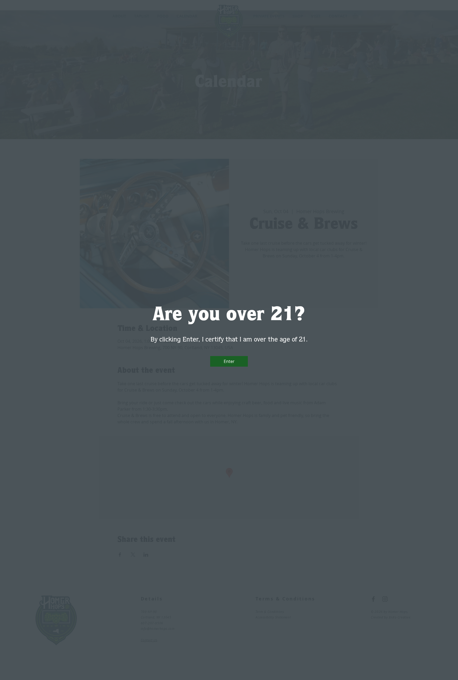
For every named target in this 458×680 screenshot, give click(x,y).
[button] (229, 361)
